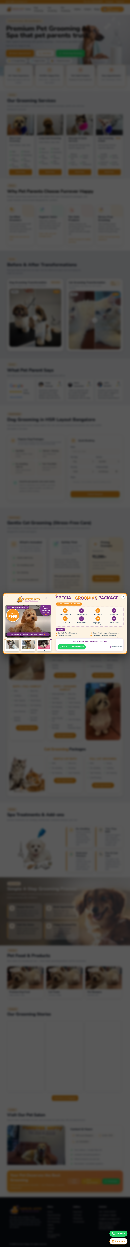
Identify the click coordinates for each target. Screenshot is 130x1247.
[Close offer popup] (123, 597)
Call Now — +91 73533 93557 (73, 647)
